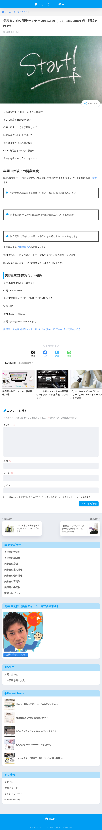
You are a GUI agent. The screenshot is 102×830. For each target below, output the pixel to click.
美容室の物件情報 (13, 575)
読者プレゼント (12, 593)
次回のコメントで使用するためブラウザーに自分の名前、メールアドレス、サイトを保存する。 (49, 497)
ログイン (8, 782)
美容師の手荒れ (12, 587)
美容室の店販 (11, 563)
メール (8, 473)
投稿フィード (11, 788)
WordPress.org (12, 799)
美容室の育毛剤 (12, 581)
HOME (52, 818)
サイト (6, 485)
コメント (9, 425)
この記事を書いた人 (14, 680)
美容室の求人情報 (13, 569)
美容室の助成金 (12, 558)
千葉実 (93, 178)
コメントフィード (13, 794)
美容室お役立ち (25, 363)
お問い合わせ (11, 674)
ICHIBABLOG (23, 247)
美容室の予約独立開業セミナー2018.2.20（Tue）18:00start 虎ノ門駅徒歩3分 (41, 329)
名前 (7, 461)
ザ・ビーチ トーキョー (51, 4)
